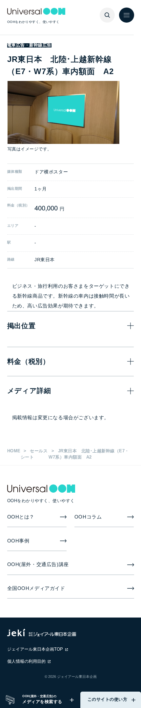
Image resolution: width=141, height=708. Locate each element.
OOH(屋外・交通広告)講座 (38, 564)
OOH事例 (18, 540)
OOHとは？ (21, 517)
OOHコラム (88, 517)
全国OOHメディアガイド (36, 588)
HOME (14, 451)
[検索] (107, 15)
